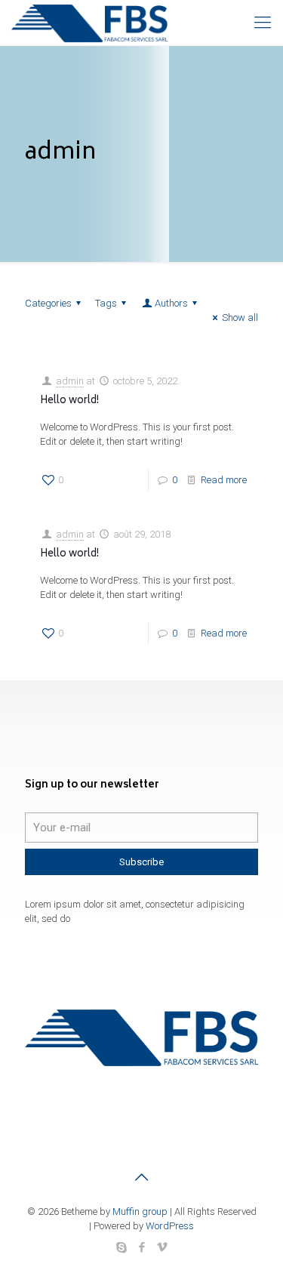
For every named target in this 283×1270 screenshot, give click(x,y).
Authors (171, 303)
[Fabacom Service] (89, 23)
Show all (240, 317)
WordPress (170, 1225)
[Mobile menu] (262, 22)
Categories (48, 303)
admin (70, 381)
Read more (224, 479)
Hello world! (69, 401)
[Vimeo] (162, 1247)
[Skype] (121, 1247)
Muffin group (140, 1211)
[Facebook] (141, 1247)
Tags (106, 303)
